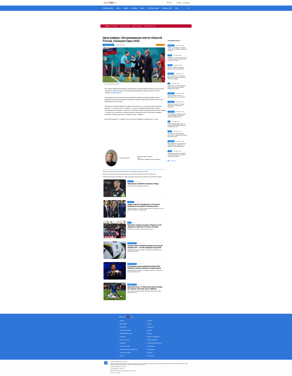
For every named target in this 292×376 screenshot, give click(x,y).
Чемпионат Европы (108, 44)
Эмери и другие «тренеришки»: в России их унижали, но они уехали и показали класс (143, 205)
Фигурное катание (125, 330)
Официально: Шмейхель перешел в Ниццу (143, 184)
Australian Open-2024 (149, 26)
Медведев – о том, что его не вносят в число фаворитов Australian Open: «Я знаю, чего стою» (177, 59)
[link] (134, 64)
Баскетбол (123, 327)
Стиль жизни (151, 349)
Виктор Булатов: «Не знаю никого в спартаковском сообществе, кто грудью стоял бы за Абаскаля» (177, 145)
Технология (150, 355)
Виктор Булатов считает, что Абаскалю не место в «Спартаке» (176, 96)
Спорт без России (125, 26)
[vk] (168, 3)
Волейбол (123, 336)
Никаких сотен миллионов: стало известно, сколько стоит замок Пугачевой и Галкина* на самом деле (129, 174)
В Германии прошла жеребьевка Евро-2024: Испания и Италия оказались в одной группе (144, 267)
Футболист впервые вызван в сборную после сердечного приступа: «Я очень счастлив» (144, 226)
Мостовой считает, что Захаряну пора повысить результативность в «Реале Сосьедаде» (177, 77)
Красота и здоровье (153, 336)
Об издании (186, 2)
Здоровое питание (125, 352)
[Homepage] (109, 2)
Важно (122, 355)
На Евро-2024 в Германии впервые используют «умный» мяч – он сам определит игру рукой (145, 246)
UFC (169, 121)
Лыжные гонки (124, 340)
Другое (149, 330)
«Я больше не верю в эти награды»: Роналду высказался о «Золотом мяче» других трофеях (177, 155)
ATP (168, 83)
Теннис (169, 55)
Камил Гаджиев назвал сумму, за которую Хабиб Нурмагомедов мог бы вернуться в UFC (177, 125)
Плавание (123, 343)
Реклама (179, 2)
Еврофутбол (170, 73)
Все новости (173, 160)
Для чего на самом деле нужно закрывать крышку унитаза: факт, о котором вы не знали (125, 171)
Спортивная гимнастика (154, 343)
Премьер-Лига (171, 45)
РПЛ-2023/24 (114, 26)
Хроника (170, 65)
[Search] (188, 8)
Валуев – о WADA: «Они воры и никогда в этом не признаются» (176, 68)
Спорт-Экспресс (147, 156)
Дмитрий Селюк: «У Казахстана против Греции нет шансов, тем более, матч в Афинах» (144, 288)
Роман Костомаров (137, 26)
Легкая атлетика (152, 340)
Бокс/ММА (123, 324)
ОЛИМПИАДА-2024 (126, 333)
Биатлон (149, 333)
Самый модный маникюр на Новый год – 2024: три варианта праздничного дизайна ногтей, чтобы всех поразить (132, 176)
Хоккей (149, 320)
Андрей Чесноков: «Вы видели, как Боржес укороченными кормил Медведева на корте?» (177, 87)
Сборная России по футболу (152, 159)
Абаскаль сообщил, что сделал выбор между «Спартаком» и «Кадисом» (176, 105)
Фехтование (151, 346)
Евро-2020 (141, 159)
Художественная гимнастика (128, 349)
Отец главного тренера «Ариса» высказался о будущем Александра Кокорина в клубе (177, 135)
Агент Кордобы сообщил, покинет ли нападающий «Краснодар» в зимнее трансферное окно (177, 115)
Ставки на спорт (125, 346)
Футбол (169, 131)
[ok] (170, 3)
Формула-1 (150, 327)
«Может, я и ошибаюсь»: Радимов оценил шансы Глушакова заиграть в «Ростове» (177, 49)
